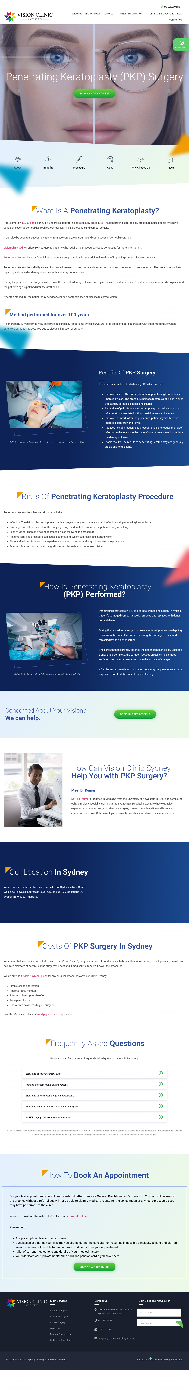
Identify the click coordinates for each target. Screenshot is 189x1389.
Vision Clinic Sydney (15, 247)
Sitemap (63, 1359)
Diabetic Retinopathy (60, 1340)
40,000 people (29, 222)
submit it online (76, 1216)
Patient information (131, 14)
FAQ (171, 167)
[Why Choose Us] (140, 159)
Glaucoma (55, 1328)
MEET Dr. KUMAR (92, 14)
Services (108, 14)
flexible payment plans (34, 976)
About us (77, 14)
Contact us (175, 20)
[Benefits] (48, 159)
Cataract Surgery (58, 1310)
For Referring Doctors (161, 14)
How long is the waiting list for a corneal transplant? (52, 1106)
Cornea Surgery (57, 1322)
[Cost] (110, 159)
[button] (94, 1073)
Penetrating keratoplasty (18, 257)
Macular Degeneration (60, 1334)
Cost (110, 167)
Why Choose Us (140, 167)
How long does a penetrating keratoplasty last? (50, 1095)
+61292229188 (105, 1320)
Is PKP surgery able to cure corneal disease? (48, 1117)
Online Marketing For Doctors (168, 1359)
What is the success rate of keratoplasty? (49, 1084)
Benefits (48, 167)
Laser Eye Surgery (59, 1316)
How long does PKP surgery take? (43, 1073)
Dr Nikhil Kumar (80, 798)
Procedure (79, 167)
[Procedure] (79, 159)
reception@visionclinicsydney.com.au (116, 1338)
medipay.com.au (47, 1014)
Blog (179, 14)
